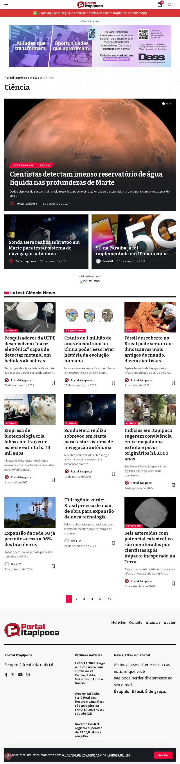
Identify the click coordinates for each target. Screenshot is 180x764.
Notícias (118, 622)
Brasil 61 (108, 261)
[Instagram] (27, 675)
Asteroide (133, 526)
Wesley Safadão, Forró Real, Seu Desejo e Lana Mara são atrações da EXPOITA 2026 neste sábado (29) (89, 703)
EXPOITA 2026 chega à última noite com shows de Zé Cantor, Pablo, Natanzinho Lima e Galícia (90, 673)
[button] (163, 103)
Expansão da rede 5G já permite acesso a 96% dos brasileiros (29, 539)
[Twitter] (13, 675)
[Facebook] (6, 675)
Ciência (45, 165)
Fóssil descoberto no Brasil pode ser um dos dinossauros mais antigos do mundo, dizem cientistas (149, 349)
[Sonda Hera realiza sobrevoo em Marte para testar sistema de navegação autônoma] (89, 409)
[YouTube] (20, 675)
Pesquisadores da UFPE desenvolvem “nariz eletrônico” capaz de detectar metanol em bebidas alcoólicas (29, 349)
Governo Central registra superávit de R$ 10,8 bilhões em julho (88, 730)
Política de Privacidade (82, 755)
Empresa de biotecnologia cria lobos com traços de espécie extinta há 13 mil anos (27, 442)
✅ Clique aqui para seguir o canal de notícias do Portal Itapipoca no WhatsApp (90, 13)
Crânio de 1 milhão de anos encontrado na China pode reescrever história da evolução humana (89, 349)
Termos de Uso (118, 755)
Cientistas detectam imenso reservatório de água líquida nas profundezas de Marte (86, 178)
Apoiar (170, 622)
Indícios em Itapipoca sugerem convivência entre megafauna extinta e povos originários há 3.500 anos (148, 445)
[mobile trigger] (8, 4)
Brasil (130, 330)
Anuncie (153, 622)
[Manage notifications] (7, 756)
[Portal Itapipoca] (90, 4)
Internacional (23, 165)
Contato (135, 622)
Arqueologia (75, 330)
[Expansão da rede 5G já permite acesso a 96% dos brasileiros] (30, 512)
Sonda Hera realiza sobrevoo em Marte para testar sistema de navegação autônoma (44, 248)
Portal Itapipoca (26, 203)
